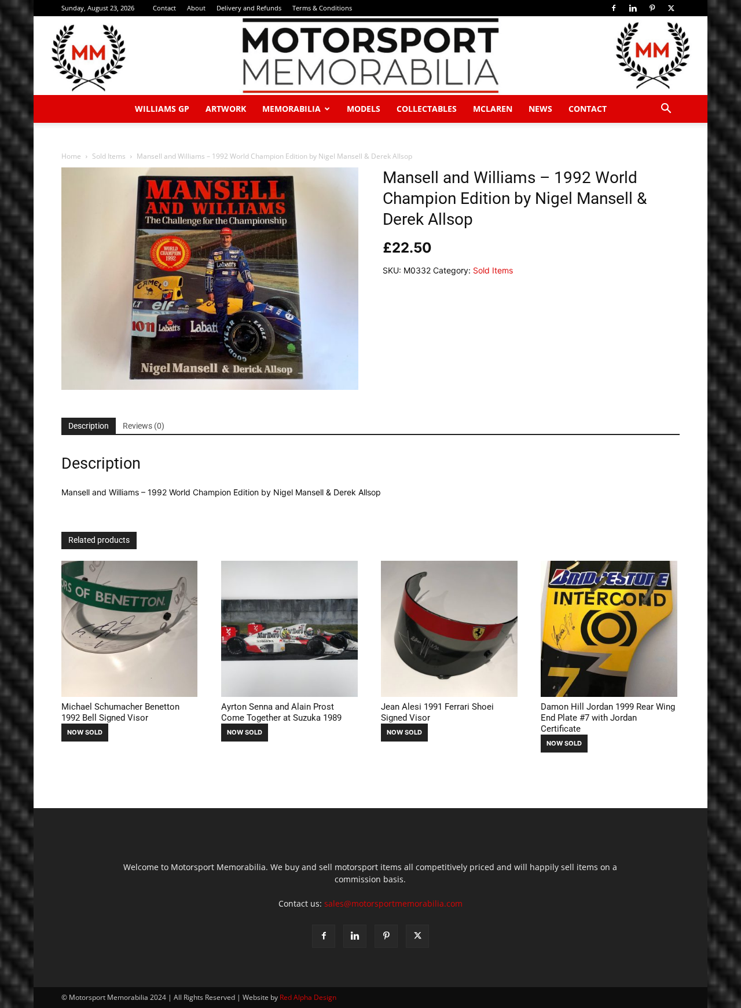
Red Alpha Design (308, 997)
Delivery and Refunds (249, 7)
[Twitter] (671, 8)
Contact (164, 7)
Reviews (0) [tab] (143, 425)
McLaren (492, 108)
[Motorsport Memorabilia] (370, 55)
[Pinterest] (652, 8)
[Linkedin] (632, 8)
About (196, 7)
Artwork (226, 108)
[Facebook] (613, 8)
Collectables (427, 108)
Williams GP (162, 108)
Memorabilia (291, 108)
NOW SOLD (84, 732)
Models (363, 108)
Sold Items (109, 156)
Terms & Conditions (322, 7)
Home (71, 156)
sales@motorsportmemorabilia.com (393, 903)
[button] (666, 109)
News (540, 108)
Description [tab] (88, 425)
